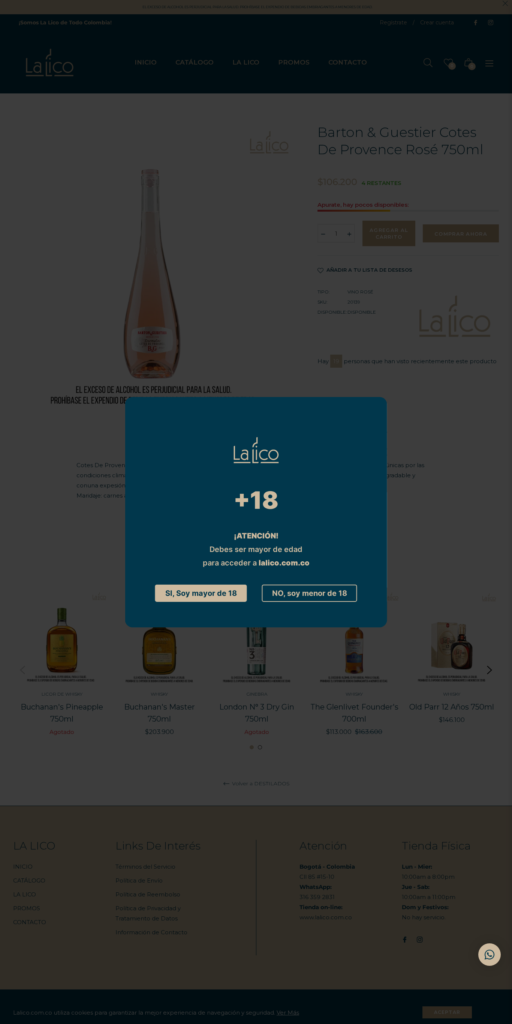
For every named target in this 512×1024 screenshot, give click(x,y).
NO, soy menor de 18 (309, 593)
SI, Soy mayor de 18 (201, 593)
